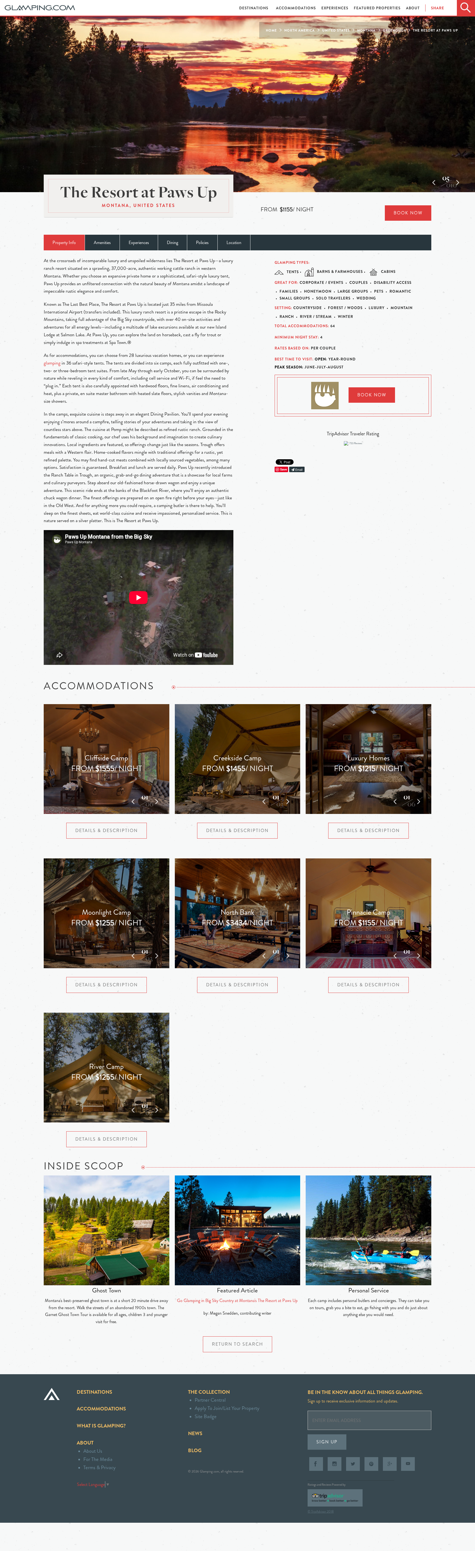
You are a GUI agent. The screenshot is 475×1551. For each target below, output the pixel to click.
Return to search (237, 1344)
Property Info (64, 242)
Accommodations (296, 8)
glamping (52, 363)
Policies (202, 242)
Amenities (102, 242)
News (195, 1433)
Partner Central (210, 1400)
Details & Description (106, 830)
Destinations (254, 8)
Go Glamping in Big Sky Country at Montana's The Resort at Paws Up (237, 1300)
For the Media (97, 1459)
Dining (172, 242)
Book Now (408, 213)
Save (283, 469)
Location (234, 242)
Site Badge (206, 1416)
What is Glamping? (101, 1425)
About (413, 8)
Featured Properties (378, 8)
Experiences (335, 8)
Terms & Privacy (99, 1467)
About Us (92, 1451)
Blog (194, 1450)
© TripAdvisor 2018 (321, 1511)
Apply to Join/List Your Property (227, 1408)
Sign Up (327, 1442)
